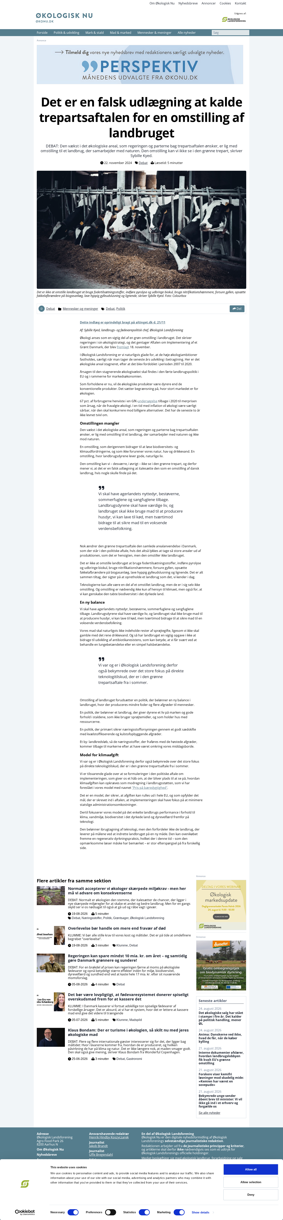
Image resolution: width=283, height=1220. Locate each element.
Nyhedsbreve (188, 3)
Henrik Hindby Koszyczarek (109, 1137)
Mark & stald (94, 32)
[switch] (110, 1212)
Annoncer (209, 3)
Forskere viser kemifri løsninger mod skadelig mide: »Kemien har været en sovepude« (221, 1079)
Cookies (225, 3)
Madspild (135, 1019)
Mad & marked (120, 32)
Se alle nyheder (209, 1112)
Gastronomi (134, 1058)
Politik (120, 308)
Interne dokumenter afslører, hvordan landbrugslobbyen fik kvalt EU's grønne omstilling (221, 1058)
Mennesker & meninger (154, 32)
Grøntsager (121, 918)
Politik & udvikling (66, 32)
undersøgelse (147, 401)
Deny (250, 1194)
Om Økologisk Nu (162, 3)
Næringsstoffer (92, 918)
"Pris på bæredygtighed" (149, 788)
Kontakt (240, 3)
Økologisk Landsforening (147, 918)
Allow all (251, 1169)
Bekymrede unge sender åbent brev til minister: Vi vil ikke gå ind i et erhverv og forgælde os (220, 1101)
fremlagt (123, 347)
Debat (143, 163)
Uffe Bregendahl (101, 1154)
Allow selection (250, 1182)
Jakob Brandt (98, 1146)
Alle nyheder (187, 32)
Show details (200, 1212)
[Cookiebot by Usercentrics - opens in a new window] (25, 1212)
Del (239, 309)
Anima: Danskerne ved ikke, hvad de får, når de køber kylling (220, 1038)
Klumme (122, 945)
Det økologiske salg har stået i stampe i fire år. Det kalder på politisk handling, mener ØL (221, 1018)
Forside (42, 32)
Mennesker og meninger (80, 309)
